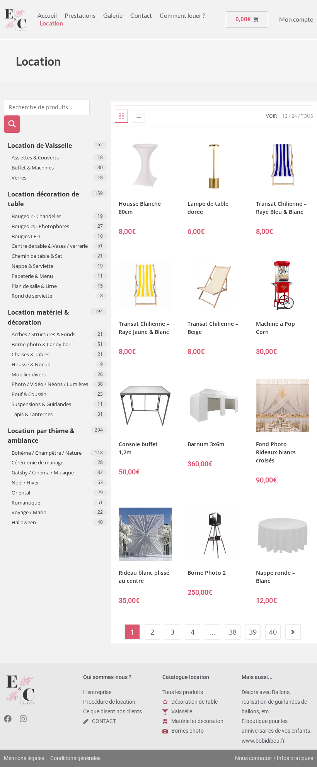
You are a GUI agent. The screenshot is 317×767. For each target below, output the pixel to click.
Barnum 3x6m (205, 444)
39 (253, 632)
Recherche (12, 124)
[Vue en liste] (138, 116)
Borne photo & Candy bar (41, 344)
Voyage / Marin (29, 512)
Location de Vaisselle (40, 145)
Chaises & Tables (30, 354)
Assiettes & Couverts (35, 157)
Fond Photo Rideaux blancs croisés (276, 452)
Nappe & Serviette (32, 265)
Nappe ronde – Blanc (275, 576)
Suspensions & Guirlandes (41, 404)
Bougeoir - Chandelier (36, 216)
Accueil (47, 15)
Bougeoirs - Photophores (40, 226)
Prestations (80, 15)
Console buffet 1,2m (138, 448)
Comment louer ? (182, 15)
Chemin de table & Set (37, 255)
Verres (19, 177)
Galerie (113, 15)
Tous (307, 116)
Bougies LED (26, 236)
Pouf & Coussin (29, 394)
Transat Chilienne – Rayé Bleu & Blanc (281, 207)
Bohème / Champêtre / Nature (47, 452)
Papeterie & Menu (32, 276)
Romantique (26, 502)
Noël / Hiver (25, 482)
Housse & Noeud (31, 364)
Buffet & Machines (33, 167)
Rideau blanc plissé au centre (144, 576)
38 (233, 632)
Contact (141, 15)
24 (294, 116)
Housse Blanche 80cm (140, 207)
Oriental (21, 492)
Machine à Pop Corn (275, 327)
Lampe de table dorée (207, 207)
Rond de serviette (32, 295)
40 (273, 632)
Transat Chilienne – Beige (212, 327)
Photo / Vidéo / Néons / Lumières (50, 384)
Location (51, 23)
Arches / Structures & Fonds (43, 334)
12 (285, 116)
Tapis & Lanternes (32, 414)
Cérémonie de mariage (37, 462)
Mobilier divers (29, 374)
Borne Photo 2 (206, 572)
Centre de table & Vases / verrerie (50, 245)
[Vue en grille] (121, 116)
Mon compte (296, 19)
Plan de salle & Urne (34, 286)
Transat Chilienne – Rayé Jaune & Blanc (144, 327)
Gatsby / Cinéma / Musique (43, 472)
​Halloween (24, 522)
